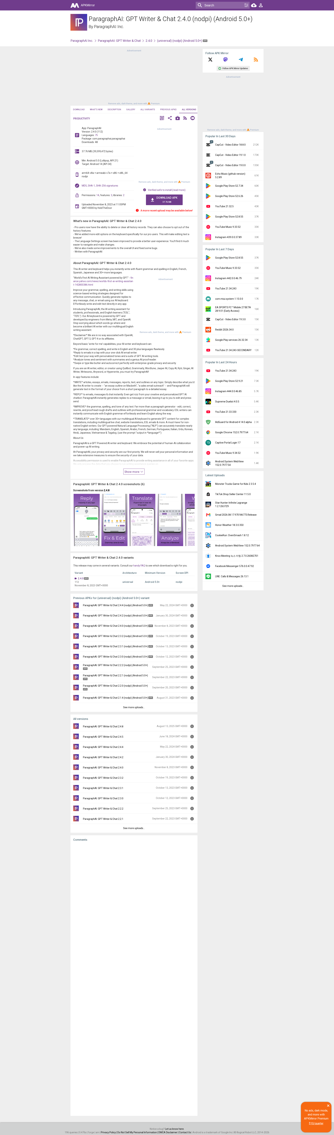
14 (97, 195)
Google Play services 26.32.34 (231, 340)
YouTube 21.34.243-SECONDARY (233, 350)
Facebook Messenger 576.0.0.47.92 (234, 566)
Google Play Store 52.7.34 (229, 185)
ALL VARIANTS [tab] (147, 109)
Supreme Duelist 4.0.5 (227, 401)
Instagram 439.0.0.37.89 (228, 237)
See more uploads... (134, 707)
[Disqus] (134, 978)
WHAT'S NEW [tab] (96, 109)
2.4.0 (149, 40)
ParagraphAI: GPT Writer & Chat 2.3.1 (103, 788)
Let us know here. (174, 1129)
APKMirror (88, 5)
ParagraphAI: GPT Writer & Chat (119, 40)
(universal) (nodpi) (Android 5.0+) (180, 40)
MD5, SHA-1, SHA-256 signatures (100, 185)
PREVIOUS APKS (168, 109)
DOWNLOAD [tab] (79, 109)
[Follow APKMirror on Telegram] (241, 60)
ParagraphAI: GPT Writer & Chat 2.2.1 (103, 819)
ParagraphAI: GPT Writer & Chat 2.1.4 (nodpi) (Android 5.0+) (115, 697)
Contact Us (185, 1132)
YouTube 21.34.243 (225, 288)
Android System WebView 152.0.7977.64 (237, 545)
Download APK (166, 199)
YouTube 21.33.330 (225, 411)
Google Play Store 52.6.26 (229, 196)
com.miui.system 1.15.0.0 (229, 298)
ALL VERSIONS (189, 109)
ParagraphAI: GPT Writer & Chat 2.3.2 (103, 777)
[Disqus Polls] (134, 888)
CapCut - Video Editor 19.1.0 (230, 155)
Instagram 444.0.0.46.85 (228, 391)
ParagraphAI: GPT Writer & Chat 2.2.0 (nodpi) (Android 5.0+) (115, 685)
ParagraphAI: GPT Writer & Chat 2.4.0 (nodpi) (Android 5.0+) (115, 625)
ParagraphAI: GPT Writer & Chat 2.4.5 (103, 736)
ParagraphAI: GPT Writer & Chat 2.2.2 (103, 808)
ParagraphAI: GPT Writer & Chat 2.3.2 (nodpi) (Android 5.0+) (115, 636)
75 (96, 135)
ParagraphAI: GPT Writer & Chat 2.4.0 (103, 767)
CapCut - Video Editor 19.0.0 (230, 165)
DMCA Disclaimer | (168, 1132)
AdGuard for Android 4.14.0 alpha (233, 422)
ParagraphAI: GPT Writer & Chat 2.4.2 (103, 757)
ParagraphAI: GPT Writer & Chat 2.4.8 (103, 726)
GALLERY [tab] (130, 109)
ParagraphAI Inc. (109, 26)
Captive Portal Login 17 (227, 442)
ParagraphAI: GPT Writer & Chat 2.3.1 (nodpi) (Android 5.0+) (115, 646)
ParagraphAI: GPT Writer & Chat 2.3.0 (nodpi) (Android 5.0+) (115, 656)
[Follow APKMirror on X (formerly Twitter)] (210, 60)
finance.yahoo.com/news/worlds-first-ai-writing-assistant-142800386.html (103, 281)
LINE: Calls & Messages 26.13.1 (232, 576)
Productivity (81, 118)
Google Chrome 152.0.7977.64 (231, 432)
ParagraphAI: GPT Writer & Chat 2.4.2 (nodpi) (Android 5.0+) (115, 615)
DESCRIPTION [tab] (114, 109)
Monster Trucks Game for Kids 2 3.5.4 (235, 484)
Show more (132, 471)
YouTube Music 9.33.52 (228, 227)
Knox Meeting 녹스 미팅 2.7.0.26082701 (236, 555)
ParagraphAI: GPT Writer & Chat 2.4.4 (103, 747)
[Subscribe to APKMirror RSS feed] (256, 60)
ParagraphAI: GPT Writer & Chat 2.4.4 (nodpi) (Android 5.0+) (115, 605)
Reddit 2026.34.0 (224, 329)
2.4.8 (106, 490)
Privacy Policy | (109, 1132)
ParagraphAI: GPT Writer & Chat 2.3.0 (103, 798)
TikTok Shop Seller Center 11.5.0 (233, 494)
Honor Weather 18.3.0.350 (229, 525)
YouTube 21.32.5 (224, 206)
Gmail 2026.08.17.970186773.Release (236, 514)
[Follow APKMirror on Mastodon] (225, 60)
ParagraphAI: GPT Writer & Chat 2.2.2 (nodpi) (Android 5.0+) (115, 665)
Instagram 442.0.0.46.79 (228, 278)
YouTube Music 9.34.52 (228, 453)
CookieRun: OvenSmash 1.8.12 (232, 535)
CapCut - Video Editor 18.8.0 (230, 144)
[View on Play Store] (178, 118)
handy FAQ (139, 565)
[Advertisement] (134, 76)
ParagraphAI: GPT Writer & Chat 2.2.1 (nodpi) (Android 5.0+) (115, 675)
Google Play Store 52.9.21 (229, 381)
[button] (162, 118)
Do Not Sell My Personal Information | (137, 1132)
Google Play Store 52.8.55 (229, 216)
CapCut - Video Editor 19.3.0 (230, 319)
